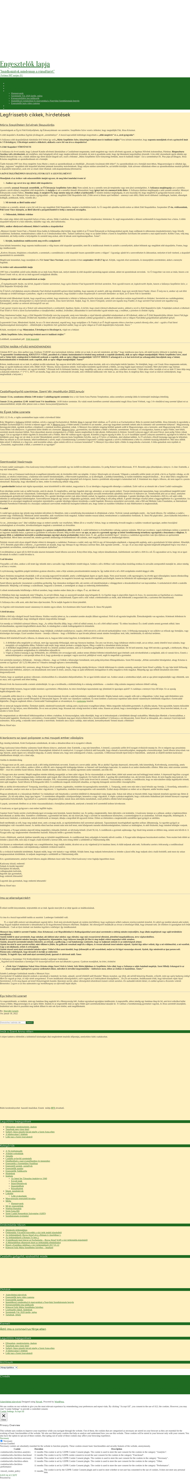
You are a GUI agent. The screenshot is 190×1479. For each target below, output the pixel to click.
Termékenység (106, 1393)
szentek (47, 1393)
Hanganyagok (17, 1203)
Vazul (113, 1393)
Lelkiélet (9, 1193)
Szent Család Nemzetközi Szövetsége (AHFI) (26, 1213)
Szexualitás (90, 1393)
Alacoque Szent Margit (53, 1383)
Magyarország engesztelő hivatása (20, 1198)
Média (8, 1201)
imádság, (15, 1387)
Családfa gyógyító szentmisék (19, 1158)
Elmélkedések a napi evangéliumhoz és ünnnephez (28, 1161)
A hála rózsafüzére (40, 1383)
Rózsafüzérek (17, 1188)
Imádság (9, 1176)
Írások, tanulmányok (15, 1191)
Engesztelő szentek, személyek (19, 1166)
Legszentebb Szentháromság (111, 1388)
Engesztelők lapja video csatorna (20, 1297)
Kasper (41, 1388)
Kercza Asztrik (48, 1388)
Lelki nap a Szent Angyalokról (19, 1137)
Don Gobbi (82, 1383)
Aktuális (9, 1156)
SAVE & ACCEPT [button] (8, 1475)
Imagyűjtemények (19, 1183)
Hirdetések (10, 1173)
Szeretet (75, 1393)
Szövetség (98, 1393)
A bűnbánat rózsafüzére (7, 1383)
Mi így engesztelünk (14, 1206)
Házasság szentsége (176, 1383)
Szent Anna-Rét (12, 1211)
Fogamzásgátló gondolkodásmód (158, 1383)
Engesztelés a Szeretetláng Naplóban (22, 1163)
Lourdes (130, 1388)
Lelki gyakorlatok (19, 1196)
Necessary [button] (4, 1438)
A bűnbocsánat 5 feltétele (17, 1134)
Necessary (7, 1441)
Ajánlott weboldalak (14, 1153)
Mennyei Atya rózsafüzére (150, 1388)
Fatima (134, 1383)
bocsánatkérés (66, 1383)
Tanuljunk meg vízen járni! (17, 1129)
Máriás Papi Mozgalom (23, 1393)
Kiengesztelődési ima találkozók (20, 1305)
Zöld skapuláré (32, 339)
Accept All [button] (19, 1411)
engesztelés (114, 1383)
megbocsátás (137, 1388)
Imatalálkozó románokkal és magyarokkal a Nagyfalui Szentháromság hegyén (40, 1302)
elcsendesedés (91, 1383)
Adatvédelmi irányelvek (16, 1295)
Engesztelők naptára (14, 1168)
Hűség (185, 1383)
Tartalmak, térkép (13, 1315)
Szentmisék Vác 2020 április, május (21, 1312)
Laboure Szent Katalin (94, 1388)
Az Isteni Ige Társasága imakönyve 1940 (29, 1178)
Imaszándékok (17, 1186)
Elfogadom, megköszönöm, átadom (21, 1127)
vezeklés (118, 1393)
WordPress (59, 1402)
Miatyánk (8, 1392)
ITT (53, 1108)
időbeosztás (3, 1388)
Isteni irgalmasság (28, 1388)
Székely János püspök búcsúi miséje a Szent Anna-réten (30, 1132)
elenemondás (100, 1383)
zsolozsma (81, 701)
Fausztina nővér (142, 1383)
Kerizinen (57, 1388)
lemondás (124, 1388)
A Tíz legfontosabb (14, 1151)
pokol (43, 1393)
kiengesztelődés (74, 1387)
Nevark (39, 1402)
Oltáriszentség (36, 1393)
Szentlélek (54, 1393)
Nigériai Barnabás (13, 1208)
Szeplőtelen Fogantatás (65, 1393)
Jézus (36, 1388)
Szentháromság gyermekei (17, 1216)
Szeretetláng (82, 1393)
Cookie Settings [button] (7, 1411)
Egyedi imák (16, 1181)
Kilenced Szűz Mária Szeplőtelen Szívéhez (24, 1307)
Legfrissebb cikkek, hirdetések (19, 1310)
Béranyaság (74, 1383)
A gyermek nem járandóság (24, 1383)
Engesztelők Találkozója (16, 1171)
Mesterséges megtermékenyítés (169, 1388)
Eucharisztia (128, 1383)
